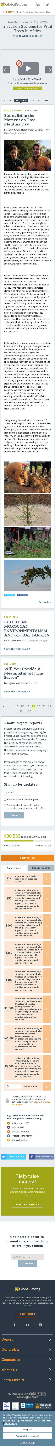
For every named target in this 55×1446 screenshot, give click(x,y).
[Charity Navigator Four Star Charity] (7, 1406)
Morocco (27, 22)
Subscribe (27, 1263)
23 (21, 711)
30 (29, 711)
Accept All (27, 1429)
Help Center (27, 1313)
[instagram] (27, 1324)
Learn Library (13, 1380)
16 (16, 706)
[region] (27, 1428)
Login (47, 4)
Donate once (14, 868)
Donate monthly (41, 867)
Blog (48, 12)
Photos (34, 100)
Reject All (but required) (27, 1436)
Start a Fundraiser (27, 1204)
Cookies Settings (27, 1442)
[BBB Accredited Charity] (28, 1406)
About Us (9, 1370)
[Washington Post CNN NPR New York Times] (27, 1396)
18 (27, 706)
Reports (21, 100)
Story (7, 100)
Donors (7, 1340)
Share (47, 100)
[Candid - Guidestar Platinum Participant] (16, 1406)
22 (49, 706)
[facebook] (14, 1324)
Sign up (13, 815)
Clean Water (14, 22)
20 (38, 706)
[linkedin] (40, 1324)
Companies (39, 12)
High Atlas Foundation (29, 35)
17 (22, 706)
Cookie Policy (10, 1423)
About (19, 12)
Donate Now (27, 858)
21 (44, 706)
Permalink (45, 602)
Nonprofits (28, 12)
